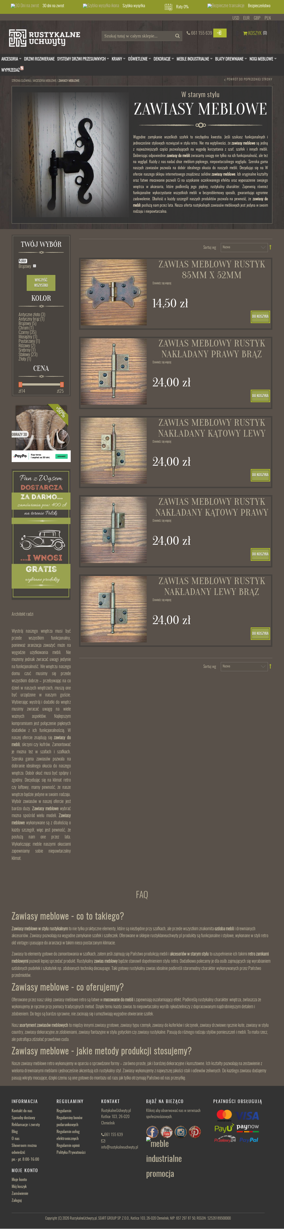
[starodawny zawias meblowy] (114, 609)
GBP (257, 18)
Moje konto (19, 1180)
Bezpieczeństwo (259, 6)
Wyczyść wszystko (41, 283)
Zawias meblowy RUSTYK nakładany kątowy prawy (211, 507)
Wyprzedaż (12, 69)
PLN (268, 18)
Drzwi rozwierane (39, 59)
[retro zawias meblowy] (114, 371)
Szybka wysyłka (134, 6)
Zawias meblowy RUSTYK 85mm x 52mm (212, 270)
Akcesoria (9, 59)
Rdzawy (27, 346)
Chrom (26, 328)
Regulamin (64, 1111)
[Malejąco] (270, 247)
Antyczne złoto (32, 315)
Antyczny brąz (31, 319)
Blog (15, 1132)
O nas (15, 1139)
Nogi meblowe (261, 59)
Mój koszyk (19, 1187)
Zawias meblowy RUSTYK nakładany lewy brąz (212, 586)
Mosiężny (28, 337)
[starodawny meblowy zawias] (114, 292)
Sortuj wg (209, 248)
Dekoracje (162, 59)
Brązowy (27, 323)
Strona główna (21, 80)
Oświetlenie (138, 59)
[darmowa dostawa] (41, 534)
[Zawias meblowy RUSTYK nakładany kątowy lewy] (114, 451)
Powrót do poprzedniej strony (249, 79)
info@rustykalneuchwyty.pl (119, 1147)
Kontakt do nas (22, 1111)
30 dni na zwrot (53, 6)
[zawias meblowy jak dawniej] (114, 530)
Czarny (27, 332)
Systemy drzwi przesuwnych (81, 59)
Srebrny (27, 350)
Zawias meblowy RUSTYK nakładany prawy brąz (212, 349)
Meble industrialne (193, 59)
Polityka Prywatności (71, 1153)
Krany (117, 59)
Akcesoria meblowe (44, 80)
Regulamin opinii (68, 1146)
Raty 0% (182, 7)
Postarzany (29, 341)
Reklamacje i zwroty (26, 1125)
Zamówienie (20, 1194)
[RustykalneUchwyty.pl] (49, 39)
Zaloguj (17, 1201)
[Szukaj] (176, 38)
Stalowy (28, 355)
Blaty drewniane (229, 59)
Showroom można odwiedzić (25, 1153)
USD (235, 18)
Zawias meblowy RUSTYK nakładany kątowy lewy (212, 428)
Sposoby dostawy (23, 1118)
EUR (246, 18)
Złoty (25, 359)
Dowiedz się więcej (162, 283)
